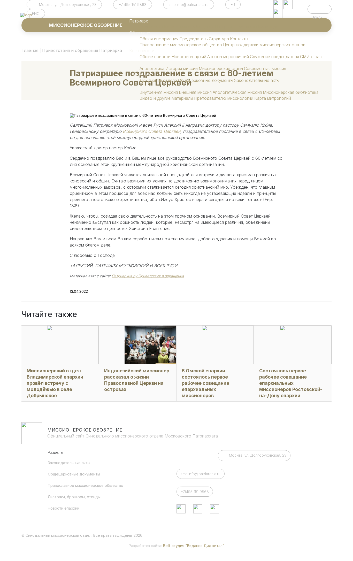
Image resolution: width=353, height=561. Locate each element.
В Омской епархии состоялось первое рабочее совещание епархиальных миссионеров (205, 383)
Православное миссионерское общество (181, 44)
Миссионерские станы (221, 68)
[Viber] (277, 13)
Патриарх (138, 21)
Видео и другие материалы (166, 98)
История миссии (181, 68)
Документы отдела (158, 80)
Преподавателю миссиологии (223, 98)
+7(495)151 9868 (195, 491)
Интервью (224, 26)
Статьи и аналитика (148, 62)
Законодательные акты (256, 80)
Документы (140, 74)
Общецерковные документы (205, 80)
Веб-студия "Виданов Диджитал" (193, 545)
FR (233, 4)
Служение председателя (274, 56)
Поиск (320, 9)
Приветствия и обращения (188, 26)
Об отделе (139, 32)
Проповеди (267, 26)
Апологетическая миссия (237, 92)
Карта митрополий (272, 98)
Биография (150, 26)
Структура (219, 38)
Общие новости (155, 56)
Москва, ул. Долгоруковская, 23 (67, 4)
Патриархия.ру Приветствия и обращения (148, 276)
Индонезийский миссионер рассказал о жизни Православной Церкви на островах (136, 380)
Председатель (193, 38)
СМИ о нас (311, 56)
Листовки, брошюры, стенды (74, 497)
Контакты (239, 38)
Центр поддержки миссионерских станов (264, 44)
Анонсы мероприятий (228, 56)
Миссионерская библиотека (291, 92)
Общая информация (159, 38)
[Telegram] (277, 4)
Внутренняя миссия (159, 92)
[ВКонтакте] (288, 4)
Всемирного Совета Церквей (151, 131)
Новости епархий (189, 56)
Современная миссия (265, 68)
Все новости (141, 50)
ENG (36, 13)
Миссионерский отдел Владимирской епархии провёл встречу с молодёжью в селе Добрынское (55, 383)
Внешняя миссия (195, 92)
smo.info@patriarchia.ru (189, 4)
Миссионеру (141, 86)
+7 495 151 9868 (133, 4)
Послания (245, 26)
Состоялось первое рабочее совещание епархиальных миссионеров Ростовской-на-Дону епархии (290, 383)
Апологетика (152, 68)
